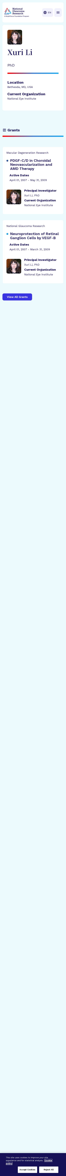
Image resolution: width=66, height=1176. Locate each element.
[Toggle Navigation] (58, 12)
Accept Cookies (27, 1170)
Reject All (49, 1170)
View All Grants (17, 296)
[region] (33, 1164)
